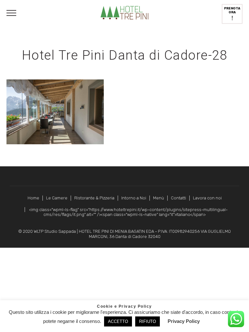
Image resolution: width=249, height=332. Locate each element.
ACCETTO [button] (118, 321)
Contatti (178, 198)
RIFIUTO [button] (147, 321)
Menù (158, 198)
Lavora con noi (207, 198)
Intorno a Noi (133, 198)
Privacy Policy (184, 321)
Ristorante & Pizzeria (94, 198)
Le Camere (56, 198)
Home (33, 198)
